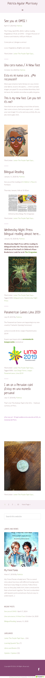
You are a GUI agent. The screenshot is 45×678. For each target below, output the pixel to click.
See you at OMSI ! (15, 21)
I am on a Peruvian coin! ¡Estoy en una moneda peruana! (18, 389)
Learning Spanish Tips (11, 643)
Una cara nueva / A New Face (22, 65)
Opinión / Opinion (10, 653)
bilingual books (19, 298)
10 (18, 504)
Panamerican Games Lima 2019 (22, 312)
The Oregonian (31, 252)
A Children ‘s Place (28, 182)
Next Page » (26, 504)
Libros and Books (10, 648)
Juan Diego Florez (20, 370)
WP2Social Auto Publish (15, 677)
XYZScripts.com (32, 677)
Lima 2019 (19, 373)
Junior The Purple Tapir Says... (23, 54)
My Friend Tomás (11, 570)
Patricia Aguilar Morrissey (22, 3)
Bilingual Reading (14, 172)
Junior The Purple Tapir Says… (14, 638)
